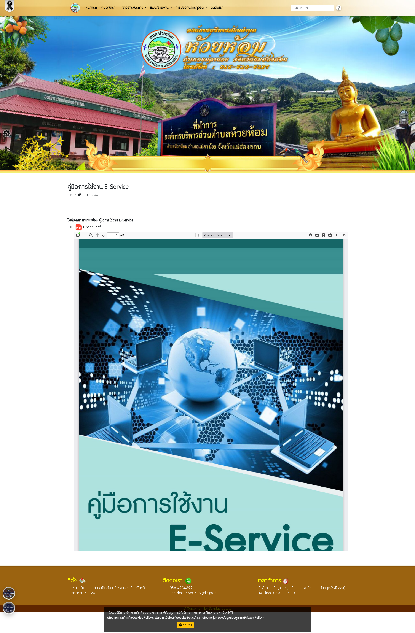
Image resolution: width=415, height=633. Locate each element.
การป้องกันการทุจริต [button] (190, 8)
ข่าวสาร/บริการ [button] (133, 8)
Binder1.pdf (91, 227)
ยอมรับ (187, 625)
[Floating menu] (7, 133)
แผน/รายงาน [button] (159, 8)
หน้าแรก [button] (91, 8)
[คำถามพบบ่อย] (338, 8)
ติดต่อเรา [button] (217, 8)
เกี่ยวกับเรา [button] (108, 8)
